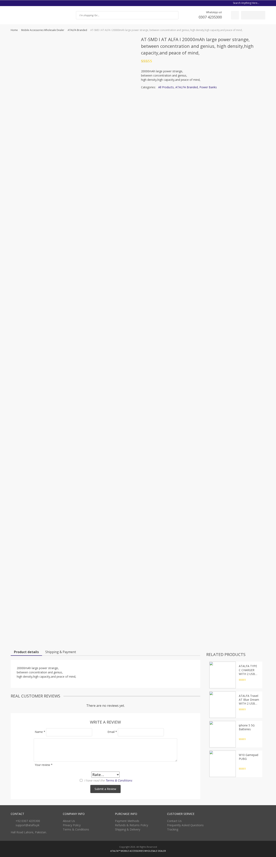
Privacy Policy (72, 825)
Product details (26, 652)
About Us (69, 821)
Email (112, 732)
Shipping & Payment (60, 652)
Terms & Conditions (118, 780)
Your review (44, 765)
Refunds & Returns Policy (131, 825)
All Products (166, 87)
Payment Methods (127, 821)
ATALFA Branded (77, 30)
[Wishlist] (235, 15)
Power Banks (208, 87)
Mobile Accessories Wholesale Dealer (42, 30)
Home (14, 30)
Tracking (172, 829)
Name (40, 732)
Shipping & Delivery (127, 829)
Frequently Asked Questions (185, 825)
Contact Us (174, 821)
